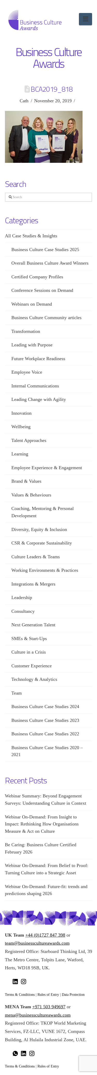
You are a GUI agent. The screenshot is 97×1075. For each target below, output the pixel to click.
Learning (19, 453)
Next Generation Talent (33, 624)
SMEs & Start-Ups (29, 638)
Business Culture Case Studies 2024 (45, 706)
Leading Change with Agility (38, 399)
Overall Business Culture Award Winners (49, 263)
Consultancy (23, 611)
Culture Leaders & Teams (35, 556)
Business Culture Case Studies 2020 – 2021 (47, 751)
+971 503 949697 (48, 1006)
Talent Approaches (28, 440)
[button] (85, 19)
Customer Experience (31, 665)
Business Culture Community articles (46, 317)
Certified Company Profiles (37, 276)
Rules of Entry (48, 994)
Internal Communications (35, 385)
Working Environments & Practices (44, 570)
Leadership (21, 597)
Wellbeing (21, 426)
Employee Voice (26, 372)
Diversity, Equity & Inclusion (39, 529)
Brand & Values (26, 481)
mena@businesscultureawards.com (38, 1015)
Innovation (21, 413)
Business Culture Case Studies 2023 (45, 720)
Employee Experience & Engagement (46, 467)
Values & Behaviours (31, 495)
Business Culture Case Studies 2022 (45, 733)
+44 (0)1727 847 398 (45, 935)
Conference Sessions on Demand (42, 290)
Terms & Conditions (20, 994)
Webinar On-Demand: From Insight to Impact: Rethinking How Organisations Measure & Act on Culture (42, 824)
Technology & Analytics (34, 679)
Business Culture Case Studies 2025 (45, 249)
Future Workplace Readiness (38, 358)
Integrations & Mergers (33, 584)
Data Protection (73, 994)
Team (16, 693)
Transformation (25, 331)
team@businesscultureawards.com (37, 943)
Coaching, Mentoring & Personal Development (42, 512)
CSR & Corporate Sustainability (41, 543)
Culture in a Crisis (28, 652)
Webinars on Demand (31, 304)
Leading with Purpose (32, 344)
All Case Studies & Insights (31, 235)
